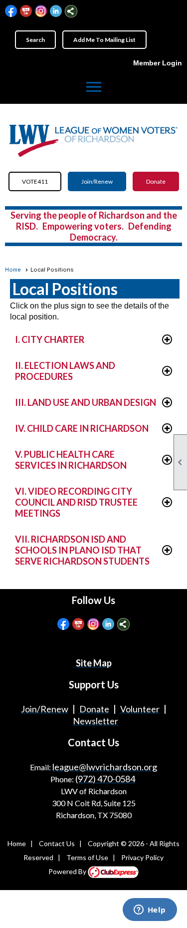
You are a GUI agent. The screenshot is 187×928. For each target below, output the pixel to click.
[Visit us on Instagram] (41, 11)
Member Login (157, 63)
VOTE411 (35, 181)
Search (35, 39)
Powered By (68, 871)
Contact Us (57, 843)
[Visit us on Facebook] (11, 11)
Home (13, 269)
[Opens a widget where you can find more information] (149, 910)
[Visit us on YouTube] (26, 11)
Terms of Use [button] (87, 857)
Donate (156, 181)
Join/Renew (97, 181)
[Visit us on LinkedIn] (56, 11)
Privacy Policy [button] (142, 857)
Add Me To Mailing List (104, 39)
